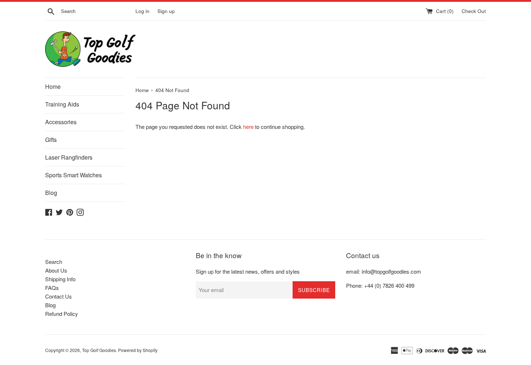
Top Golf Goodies (99, 350)
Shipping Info (60, 279)
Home (53, 86)
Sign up (166, 11)
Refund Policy (61, 313)
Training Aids (62, 104)
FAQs (52, 287)
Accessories (61, 122)
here (248, 126)
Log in (142, 11)
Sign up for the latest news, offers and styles (248, 271)
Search (53, 261)
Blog (51, 192)
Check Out (474, 11)
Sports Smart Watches (73, 175)
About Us (56, 270)
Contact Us (58, 296)
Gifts (51, 139)
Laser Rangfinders (68, 157)
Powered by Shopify (137, 350)
